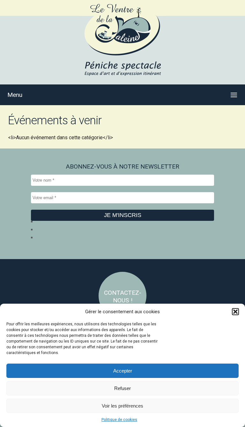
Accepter (122, 370)
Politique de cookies (119, 419)
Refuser (122, 388)
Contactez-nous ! (122, 296)
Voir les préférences (122, 406)
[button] (235, 311)
